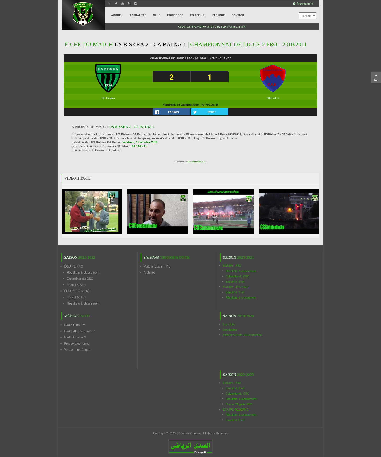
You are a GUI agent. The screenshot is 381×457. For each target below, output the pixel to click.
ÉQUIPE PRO (73, 266)
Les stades (230, 329)
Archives (149, 272)
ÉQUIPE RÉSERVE (77, 291)
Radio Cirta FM (74, 325)
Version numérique (77, 349)
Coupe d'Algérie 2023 (239, 404)
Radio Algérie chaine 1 (80, 331)
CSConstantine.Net (196, 161)
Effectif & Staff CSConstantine (242, 335)
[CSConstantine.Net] (83, 13)
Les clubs (229, 324)
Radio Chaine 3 (75, 337)
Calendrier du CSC (80, 278)
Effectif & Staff (76, 284)
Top (376, 80)
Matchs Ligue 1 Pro (157, 266)
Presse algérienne (77, 343)
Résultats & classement (83, 272)
